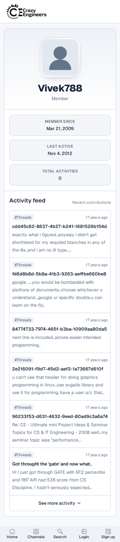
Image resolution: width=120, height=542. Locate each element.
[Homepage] (26, 11)
